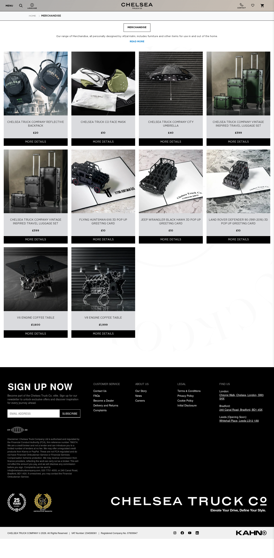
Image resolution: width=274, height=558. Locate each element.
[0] (252, 6)
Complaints (100, 410)
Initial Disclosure (187, 405)
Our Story (141, 391)
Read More (137, 42)
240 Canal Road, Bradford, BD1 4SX (240, 409)
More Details (35, 142)
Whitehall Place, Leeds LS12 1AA (239, 420)
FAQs (96, 396)
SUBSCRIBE (70, 413)
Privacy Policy (185, 396)
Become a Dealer (103, 400)
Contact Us (99, 391)
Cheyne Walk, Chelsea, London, (241, 396)
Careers (140, 400)
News (138, 396)
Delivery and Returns (105, 405)
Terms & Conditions (189, 391)
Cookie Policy (185, 400)
